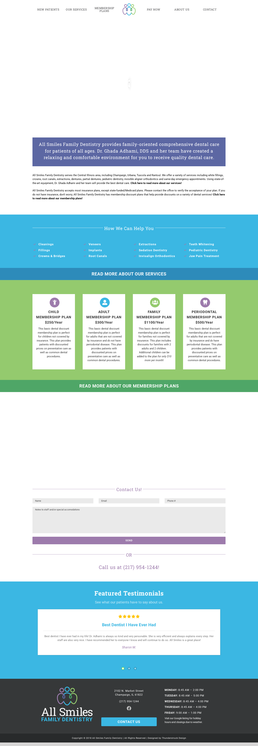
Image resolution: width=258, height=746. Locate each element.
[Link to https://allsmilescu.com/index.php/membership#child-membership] (54, 302)
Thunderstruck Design (174, 738)
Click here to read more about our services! (156, 183)
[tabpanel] (129, 632)
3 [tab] (135, 669)
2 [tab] (129, 669)
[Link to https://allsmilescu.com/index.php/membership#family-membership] (155, 302)
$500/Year (204, 322)
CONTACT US (129, 722)
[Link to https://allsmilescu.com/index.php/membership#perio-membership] (205, 302)
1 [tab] (123, 669)
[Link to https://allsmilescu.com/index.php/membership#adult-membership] (105, 302)
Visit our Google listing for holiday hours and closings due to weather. (184, 720)
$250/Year (53, 322)
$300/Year (104, 322)
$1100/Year (154, 322)
